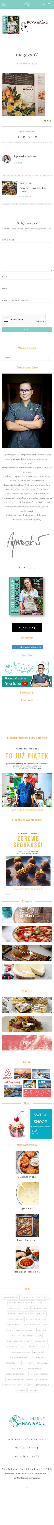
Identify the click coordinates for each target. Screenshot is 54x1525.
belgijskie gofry (27, 1297)
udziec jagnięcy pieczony (16, 1374)
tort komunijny (12, 1363)
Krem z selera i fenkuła (35, 1319)
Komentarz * (9, 240)
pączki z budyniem (28, 1346)
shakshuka (38, 1352)
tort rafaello (42, 1363)
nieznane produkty (32, 1324)
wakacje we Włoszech (39, 1374)
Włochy (28, 1385)
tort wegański (18, 1368)
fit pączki (41, 1303)
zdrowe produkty (42, 1385)
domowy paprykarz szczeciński (21, 1303)
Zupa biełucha (27, 1208)
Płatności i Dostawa (27, 1456)
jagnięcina (40, 1314)
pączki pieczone (40, 1341)
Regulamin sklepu (35, 1439)
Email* (5, 289)
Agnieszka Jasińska (25, 156)
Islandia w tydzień (25, 1314)
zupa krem (21, 1390)
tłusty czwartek (34, 1368)
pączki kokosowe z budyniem (19, 1341)
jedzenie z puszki (15, 1319)
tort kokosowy (37, 1357)
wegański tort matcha (12, 1385)
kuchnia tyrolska (13, 1324)
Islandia (11, 1314)
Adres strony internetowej (17, 300)
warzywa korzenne (15, 1379)
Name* (5, 277)
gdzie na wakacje (14, 1308)
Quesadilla (43, 1346)
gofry (26, 1308)
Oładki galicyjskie (27, 1176)
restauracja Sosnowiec (20, 1352)
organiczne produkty (25, 1330)
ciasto (39, 1297)
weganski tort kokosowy (36, 1379)
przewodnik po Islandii (32, 1335)
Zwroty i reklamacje (27, 1448)
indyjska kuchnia (40, 1308)
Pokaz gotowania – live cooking (32, 189)
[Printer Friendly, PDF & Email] (47, 120)
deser (48, 1297)
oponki (10, 1330)
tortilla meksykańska (19, 1357)
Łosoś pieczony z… (27, 1240)
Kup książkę (27, 627)
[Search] (49, 358)
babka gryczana (10, 1297)
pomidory (16, 1335)
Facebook (18, 163)
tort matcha (28, 1363)
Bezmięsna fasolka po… (27, 1271)
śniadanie (33, 1390)
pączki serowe (12, 1346)
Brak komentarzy (27, 63)
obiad (45, 1324)
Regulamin (14, 1439)
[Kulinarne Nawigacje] (27, 4)
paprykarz (42, 1330)
